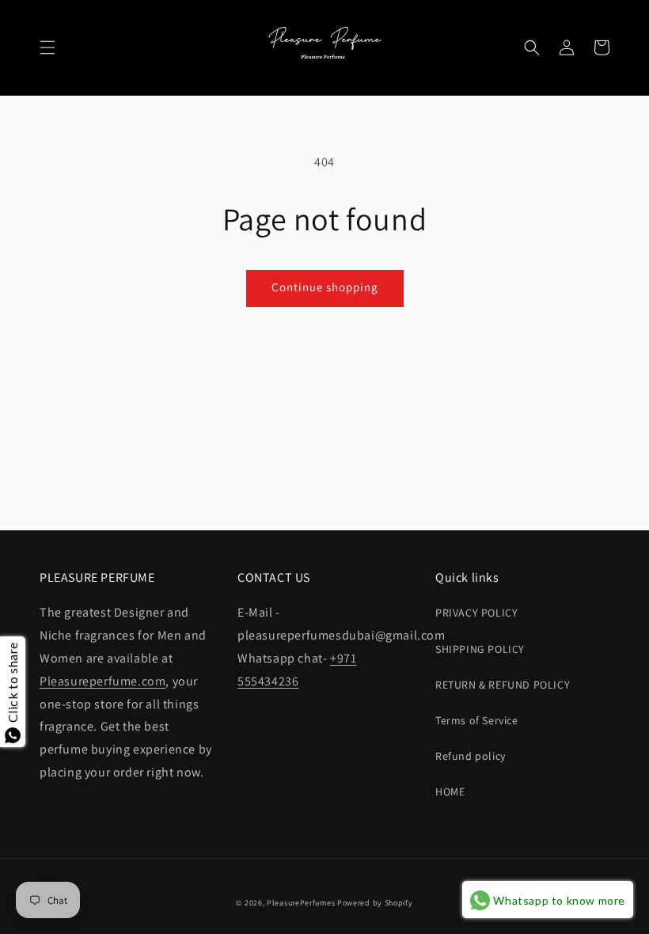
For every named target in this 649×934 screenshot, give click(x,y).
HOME (450, 791)
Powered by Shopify (375, 903)
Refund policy (470, 756)
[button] (47, 47)
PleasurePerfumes (301, 903)
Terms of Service (476, 720)
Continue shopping (324, 286)
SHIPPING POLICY (480, 649)
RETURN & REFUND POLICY (502, 685)
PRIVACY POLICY (476, 613)
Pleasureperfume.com (102, 681)
